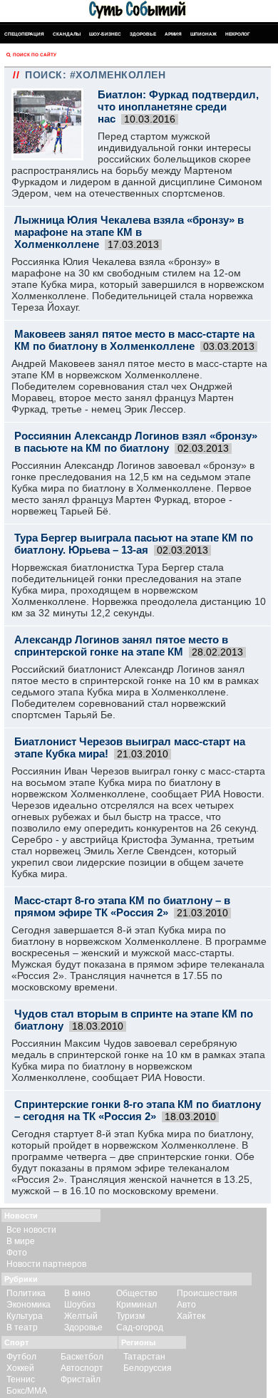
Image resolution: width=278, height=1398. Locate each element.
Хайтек (191, 1316)
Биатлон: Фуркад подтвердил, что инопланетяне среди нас (178, 106)
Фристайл (81, 1379)
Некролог (237, 33)
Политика (26, 1293)
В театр (22, 1327)
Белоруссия (147, 1368)
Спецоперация (24, 33)
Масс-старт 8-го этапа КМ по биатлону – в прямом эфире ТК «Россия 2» (122, 906)
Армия (173, 33)
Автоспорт (82, 1368)
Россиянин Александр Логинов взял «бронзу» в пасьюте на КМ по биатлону (135, 442)
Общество (137, 1293)
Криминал (136, 1305)
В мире (20, 1241)
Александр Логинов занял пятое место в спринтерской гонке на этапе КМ (121, 645)
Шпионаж (203, 33)
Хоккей (20, 1368)
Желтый (81, 1316)
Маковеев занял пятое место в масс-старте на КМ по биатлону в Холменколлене (134, 340)
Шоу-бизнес (105, 33)
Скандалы (67, 33)
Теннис (20, 1379)
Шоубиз (80, 1305)
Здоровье (143, 33)
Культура (24, 1316)
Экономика (28, 1305)
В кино (77, 1293)
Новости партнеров (46, 1264)
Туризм (130, 1316)
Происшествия (207, 1293)
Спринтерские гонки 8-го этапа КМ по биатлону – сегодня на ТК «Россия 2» (137, 1110)
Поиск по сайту (34, 54)
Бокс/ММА (26, 1391)
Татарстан (144, 1357)
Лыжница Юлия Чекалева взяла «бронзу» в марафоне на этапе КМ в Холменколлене (129, 232)
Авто (186, 1305)
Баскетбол (82, 1357)
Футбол (21, 1357)
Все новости (31, 1230)
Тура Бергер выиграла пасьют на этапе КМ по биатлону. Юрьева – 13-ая (133, 544)
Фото (16, 1253)
